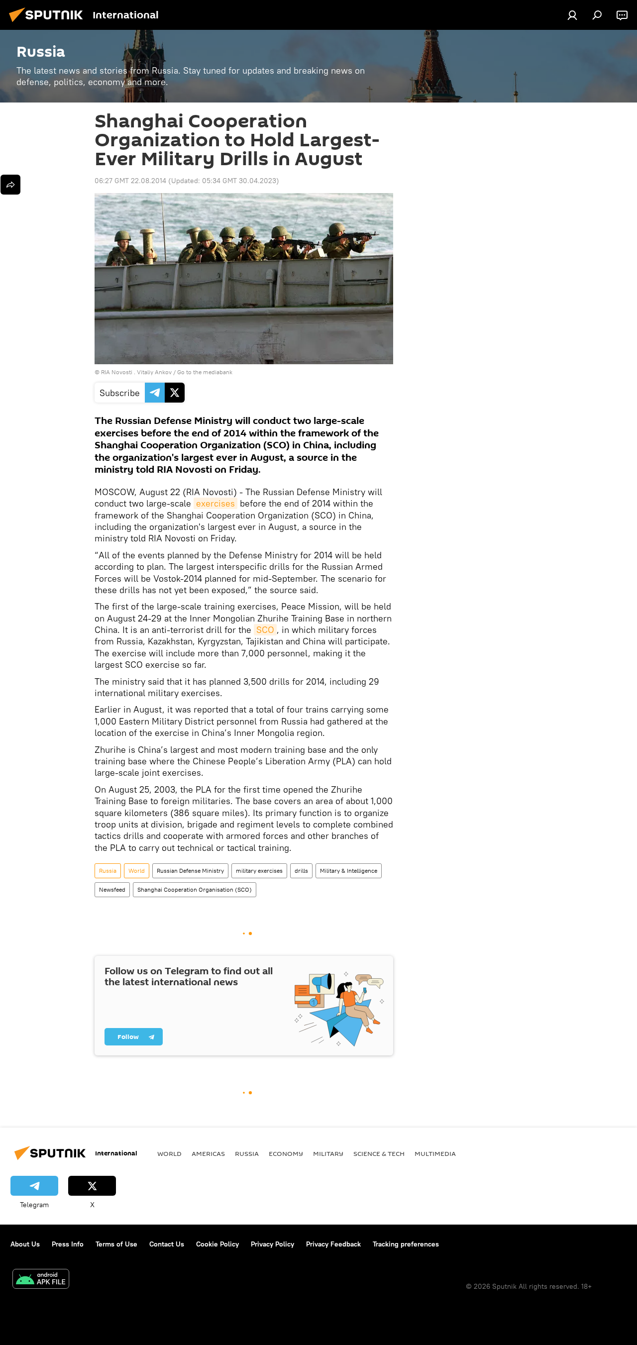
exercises (215, 503)
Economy (286, 1153)
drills (301, 870)
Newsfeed (112, 889)
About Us (25, 1244)
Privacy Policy (272, 1244)
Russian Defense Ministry (190, 870)
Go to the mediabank (204, 372)
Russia (107, 870)
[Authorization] (572, 15)
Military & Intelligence (348, 870)
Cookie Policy (217, 1244)
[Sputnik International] (49, 23)
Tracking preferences (406, 1244)
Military (328, 1153)
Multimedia (435, 1153)
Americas (208, 1153)
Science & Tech (379, 1153)
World (136, 870)
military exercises (259, 870)
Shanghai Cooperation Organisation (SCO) (194, 889)
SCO (265, 629)
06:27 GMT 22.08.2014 (130, 180)
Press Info (68, 1244)
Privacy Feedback (333, 1244)
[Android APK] (41, 1280)
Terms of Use (116, 1244)
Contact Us (166, 1244)
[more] (10, 185)
